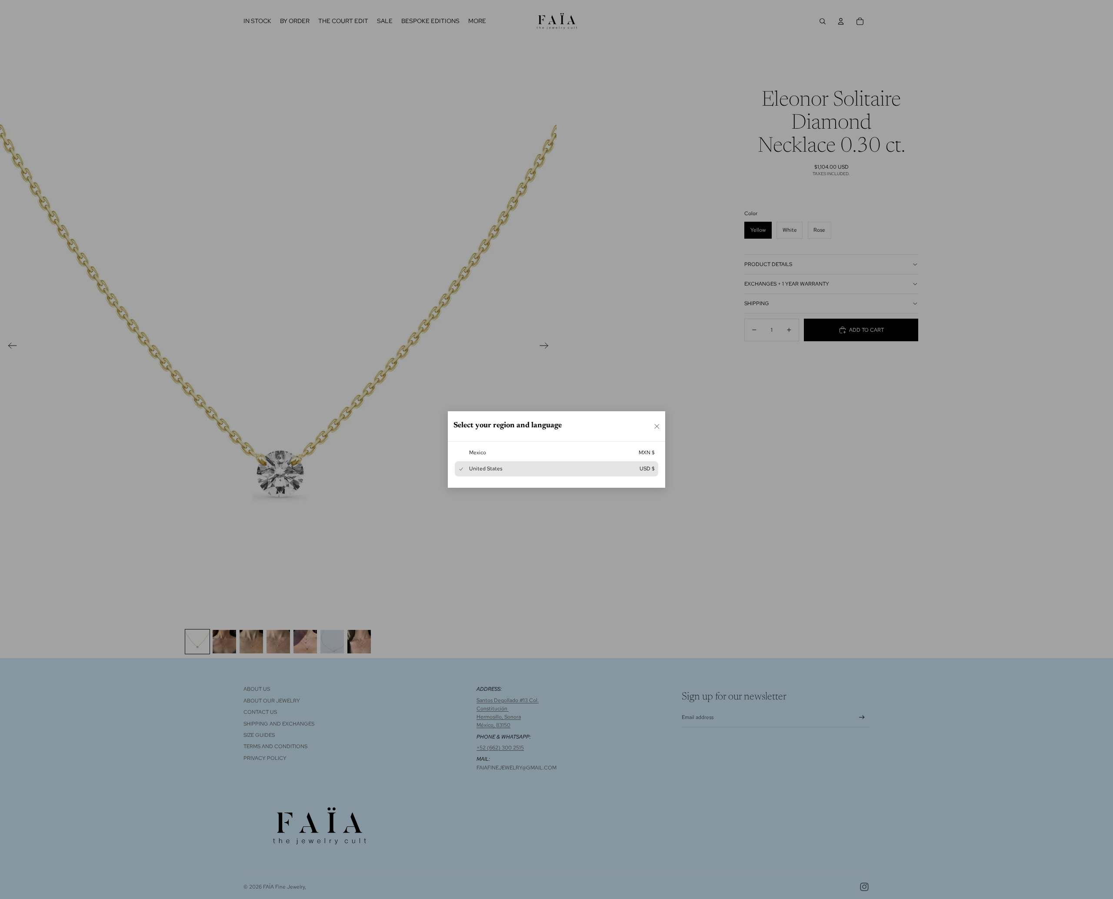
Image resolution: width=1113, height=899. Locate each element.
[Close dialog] (657, 426)
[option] (556, 452)
